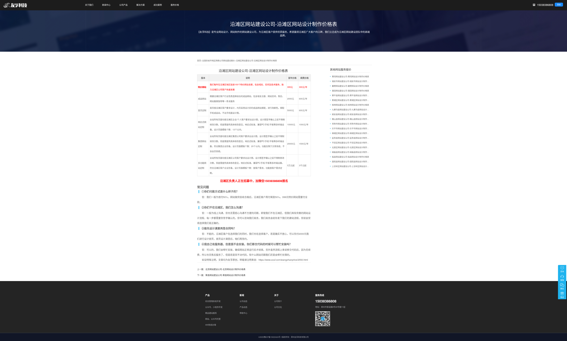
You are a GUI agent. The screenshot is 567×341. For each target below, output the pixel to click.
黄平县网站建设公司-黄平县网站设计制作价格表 (351, 95)
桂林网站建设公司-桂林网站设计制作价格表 (350, 104)
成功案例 (158, 4)
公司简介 (278, 301)
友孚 (230, 259)
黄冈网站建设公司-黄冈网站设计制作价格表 (350, 76)
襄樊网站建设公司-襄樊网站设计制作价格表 (350, 85)
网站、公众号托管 (213, 318)
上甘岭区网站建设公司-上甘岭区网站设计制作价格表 (351, 166)
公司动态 (243, 301)
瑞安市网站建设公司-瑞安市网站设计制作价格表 (351, 81)
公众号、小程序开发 (214, 307)
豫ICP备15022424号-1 (273, 337)
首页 (199, 60)
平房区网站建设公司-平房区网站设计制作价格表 (351, 142)
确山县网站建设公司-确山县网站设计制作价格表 (351, 119)
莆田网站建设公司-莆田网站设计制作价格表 (350, 90)
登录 (559, 4)
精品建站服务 (211, 312)
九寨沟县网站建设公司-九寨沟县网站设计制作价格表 (351, 109)
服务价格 (175, 4)
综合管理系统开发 (213, 301)
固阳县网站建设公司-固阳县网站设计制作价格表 (351, 161)
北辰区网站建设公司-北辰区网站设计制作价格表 (351, 147)
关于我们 (89, 4)
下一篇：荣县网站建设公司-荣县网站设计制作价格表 (221, 275)
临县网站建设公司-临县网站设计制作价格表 (350, 156)
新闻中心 (106, 4)
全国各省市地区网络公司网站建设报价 (218, 60)
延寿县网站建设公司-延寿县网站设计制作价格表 (351, 137)
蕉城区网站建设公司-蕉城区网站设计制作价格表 (351, 100)
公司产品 (123, 4)
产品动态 (243, 307)
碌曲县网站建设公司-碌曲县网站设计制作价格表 (351, 152)
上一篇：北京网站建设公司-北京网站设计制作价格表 (221, 269)
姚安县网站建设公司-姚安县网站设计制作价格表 (351, 114)
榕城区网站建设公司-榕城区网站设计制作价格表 (351, 133)
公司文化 (278, 307)
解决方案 (140, 4)
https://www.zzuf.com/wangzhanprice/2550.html (283, 259)
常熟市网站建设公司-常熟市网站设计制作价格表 (351, 123)
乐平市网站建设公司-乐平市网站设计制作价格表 (351, 128)
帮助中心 (243, 312)
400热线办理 (210, 324)
